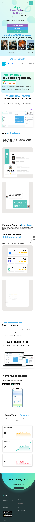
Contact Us (5, 509)
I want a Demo (31, 3)
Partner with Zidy (19, 3)
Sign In (27, 3)
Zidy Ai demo (2, 3)
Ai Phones (6, 3)
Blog (19, 507)
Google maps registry (21, 510)
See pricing (17, 31)
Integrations (11, 2)
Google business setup (22, 509)
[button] (23, 2)
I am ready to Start (17, 25)
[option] (4, 46)
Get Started (19, 488)
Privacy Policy (24, 520)
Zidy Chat (19, 499)
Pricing (15, 2)
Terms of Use (20, 520)
